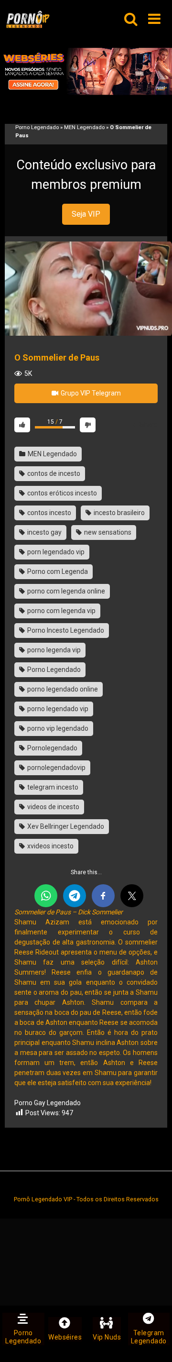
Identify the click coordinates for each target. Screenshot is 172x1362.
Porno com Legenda (57, 571)
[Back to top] (154, 1342)
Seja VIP (86, 214)
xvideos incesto (50, 846)
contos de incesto (53, 473)
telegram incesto (52, 787)
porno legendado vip (57, 709)
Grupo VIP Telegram (90, 393)
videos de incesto (52, 807)
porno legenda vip (53, 650)
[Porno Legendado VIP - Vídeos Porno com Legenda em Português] (28, 19)
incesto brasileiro (118, 512)
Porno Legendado (37, 127)
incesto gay (44, 532)
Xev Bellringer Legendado (65, 826)
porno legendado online (62, 689)
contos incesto (48, 512)
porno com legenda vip (61, 611)
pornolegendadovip (56, 767)
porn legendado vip (55, 552)
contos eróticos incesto (61, 493)
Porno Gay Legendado (47, 1103)
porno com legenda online (65, 591)
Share (148, 424)
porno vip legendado (57, 728)
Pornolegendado (51, 748)
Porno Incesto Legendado (65, 630)
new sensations (107, 532)
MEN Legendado (84, 127)
